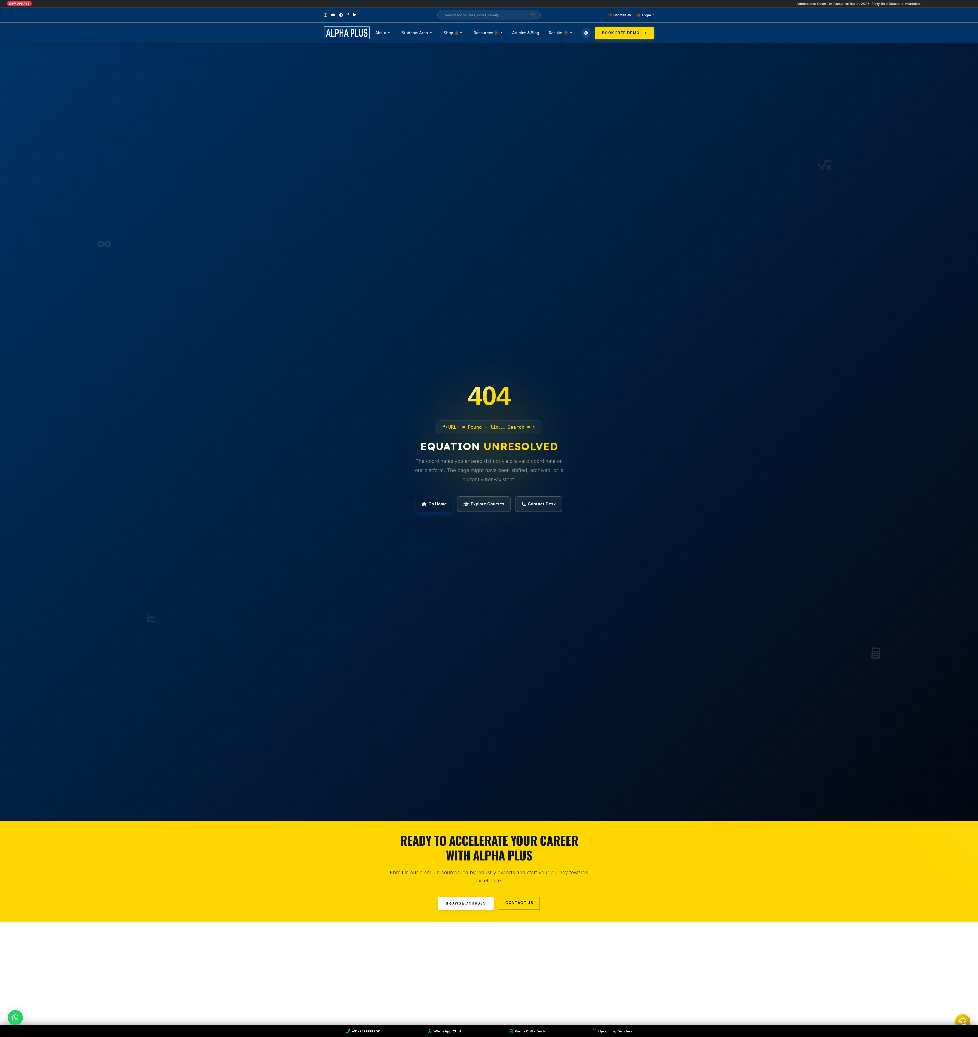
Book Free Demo (621, 33)
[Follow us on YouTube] (333, 15)
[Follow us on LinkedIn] (354, 15)
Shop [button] (449, 32)
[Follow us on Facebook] (348, 15)
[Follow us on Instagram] (325, 15)
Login (646, 15)
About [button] (381, 32)
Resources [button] (484, 32)
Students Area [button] (415, 32)
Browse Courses (466, 903)
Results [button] (556, 32)
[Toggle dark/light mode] (586, 33)
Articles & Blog (525, 32)
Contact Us (622, 15)
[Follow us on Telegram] (341, 15)
